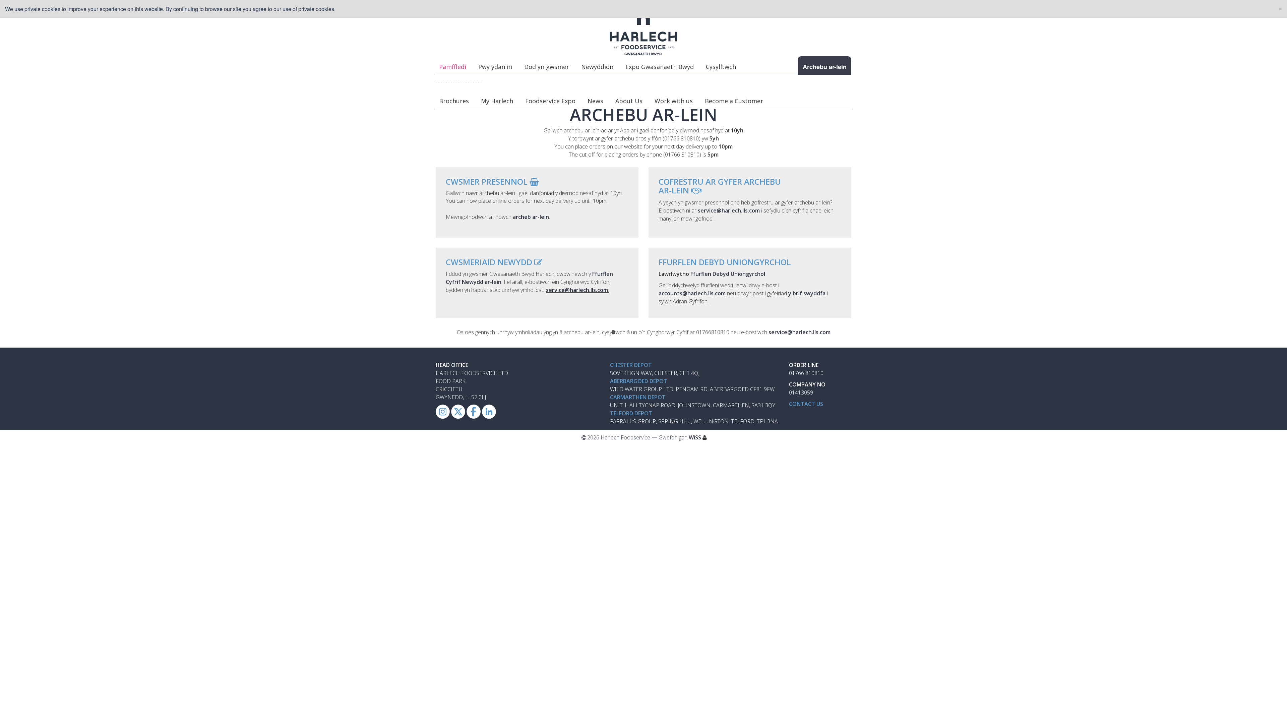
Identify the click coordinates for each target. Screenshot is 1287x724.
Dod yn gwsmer (546, 67)
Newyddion (597, 67)
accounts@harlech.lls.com (692, 293)
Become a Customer (734, 101)
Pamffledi (452, 67)
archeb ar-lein (531, 217)
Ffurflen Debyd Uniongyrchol (727, 274)
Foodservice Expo (550, 101)
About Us (628, 101)
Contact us (806, 404)
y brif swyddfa (806, 293)
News (595, 101)
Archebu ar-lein (825, 66)
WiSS (695, 437)
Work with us (674, 101)
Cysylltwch (721, 67)
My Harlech (497, 101)
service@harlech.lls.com (577, 290)
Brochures (454, 101)
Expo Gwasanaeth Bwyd (659, 67)
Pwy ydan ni (495, 67)
